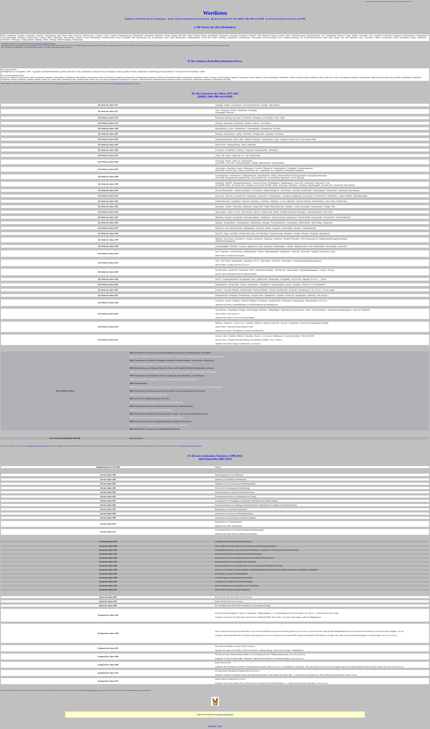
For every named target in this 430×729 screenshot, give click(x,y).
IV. (267, 19)
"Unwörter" (60, 446)
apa (142, 690)
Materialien (212, 726)
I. (134, 19)
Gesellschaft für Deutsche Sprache (44, 44)
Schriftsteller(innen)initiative (122, 83)
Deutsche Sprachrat (63, 83)
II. (169, 19)
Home (220, 726)
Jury (145, 446)
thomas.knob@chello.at (225, 714)
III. (212, 19)
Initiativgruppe (94, 690)
